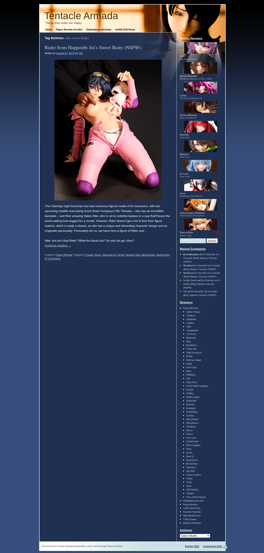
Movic (189, 430)
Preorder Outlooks (192, 511)
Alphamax (191, 319)
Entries (192, 546)
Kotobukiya (192, 411)
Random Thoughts (192, 522)
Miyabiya (191, 426)
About (48, 29)
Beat (188, 341)
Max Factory (192, 419)
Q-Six (189, 452)
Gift (188, 378)
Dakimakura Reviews (98, 29)
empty (189, 363)
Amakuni (190, 315)
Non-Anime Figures (196, 496)
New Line (191, 437)
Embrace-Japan (193, 359)
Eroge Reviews (190, 504)
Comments (212, 546)
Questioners (192, 459)
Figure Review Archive (69, 29)
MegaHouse (192, 422)
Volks (189, 482)
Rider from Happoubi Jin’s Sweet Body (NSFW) (93, 47)
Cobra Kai (191, 348)
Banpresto (191, 337)
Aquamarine (192, 330)
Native (189, 433)
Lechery (190, 415)
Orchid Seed (192, 441)
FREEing (190, 374)
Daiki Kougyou (194, 352)
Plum (188, 448)
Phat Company (193, 445)
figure (97, 254)
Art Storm (191, 333)
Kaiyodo (190, 404)
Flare (188, 371)
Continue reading (58, 245)
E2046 (189, 356)
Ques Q (190, 456)
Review (130, 254)
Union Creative (193, 474)
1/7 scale (88, 254)
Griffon (189, 393)
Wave (189, 485)
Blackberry (191, 345)
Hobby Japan (192, 396)
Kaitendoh (191, 400)
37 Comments (52, 258)
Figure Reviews (191, 308)
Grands (189, 389)
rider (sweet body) (145, 254)
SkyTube (190, 471)
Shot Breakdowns (192, 515)
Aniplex (190, 322)
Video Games (190, 519)
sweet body (163, 254)
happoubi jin (109, 254)
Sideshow (191, 467)
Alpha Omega (193, 311)
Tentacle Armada (81, 15)
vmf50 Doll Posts (125, 29)
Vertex (189, 478)
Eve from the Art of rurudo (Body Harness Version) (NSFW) (201, 258)
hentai (120, 254)
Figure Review (64, 254)
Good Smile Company (197, 385)
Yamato (190, 493)
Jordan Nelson (190, 280)
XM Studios (192, 489)
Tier (81, 53)
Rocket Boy (192, 463)
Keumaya (191, 408)
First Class (191, 367)
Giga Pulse (191, 382)
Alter (188, 326)
